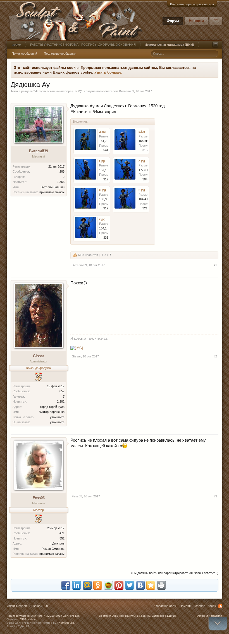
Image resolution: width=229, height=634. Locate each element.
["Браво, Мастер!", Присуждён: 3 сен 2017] (38, 519)
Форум (173, 21)
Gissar (38, 356)
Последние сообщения (60, 53)
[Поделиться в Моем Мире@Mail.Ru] (87, 585)
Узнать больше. (108, 72)
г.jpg (102, 161)
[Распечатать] (161, 585)
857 (62, 391)
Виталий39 (126, 91)
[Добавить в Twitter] (129, 585)
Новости (196, 21)
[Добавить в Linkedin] (76, 585)
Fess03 (39, 498)
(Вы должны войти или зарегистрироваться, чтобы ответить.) (174, 573)
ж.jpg (102, 190)
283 (62, 171)
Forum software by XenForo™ (43, 615)
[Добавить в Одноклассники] (97, 585)
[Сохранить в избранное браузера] (150, 585)
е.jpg (142, 161)
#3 (215, 496)
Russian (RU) (38, 606)
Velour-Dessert (17, 606)
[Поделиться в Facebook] (65, 585)
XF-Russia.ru (28, 619)
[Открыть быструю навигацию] (215, 44)
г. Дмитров (57, 543)
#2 (215, 356)
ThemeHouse (65, 622)
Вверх (211, 606)
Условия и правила (209, 615)
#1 (215, 265)
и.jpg (142, 190)
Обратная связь (165, 606)
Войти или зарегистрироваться (192, 4)
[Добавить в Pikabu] (108, 585)
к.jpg (102, 219)
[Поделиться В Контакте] (140, 585)
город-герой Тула (52, 406)
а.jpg (102, 131)
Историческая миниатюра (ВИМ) (58, 91)
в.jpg (142, 131)
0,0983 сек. (116, 615)
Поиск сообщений (24, 53)
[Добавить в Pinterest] (119, 585)
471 (62, 533)
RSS (220, 606)
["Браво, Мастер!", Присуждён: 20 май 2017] (38, 377)
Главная (199, 606)
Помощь (186, 606)
